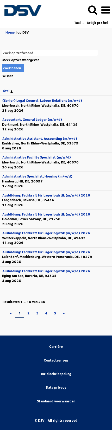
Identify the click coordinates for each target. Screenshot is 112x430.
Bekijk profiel (97, 23)
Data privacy (56, 387)
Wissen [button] (7, 75)
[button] (105, 10)
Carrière (56, 347)
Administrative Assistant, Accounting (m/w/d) (39, 138)
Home (10, 32)
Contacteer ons (56, 360)
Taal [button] (78, 23)
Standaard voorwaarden (56, 401)
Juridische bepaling (56, 374)
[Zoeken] (92, 9)
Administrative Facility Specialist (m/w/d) (36, 157)
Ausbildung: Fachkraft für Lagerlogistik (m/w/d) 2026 (46, 195)
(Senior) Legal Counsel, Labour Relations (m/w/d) (42, 100)
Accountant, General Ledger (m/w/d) (32, 119)
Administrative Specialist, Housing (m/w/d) (37, 176)
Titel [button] (6, 90)
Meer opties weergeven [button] (20, 59)
